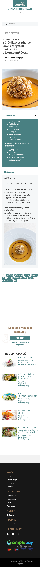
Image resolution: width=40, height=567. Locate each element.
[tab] (20, 116)
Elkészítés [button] (9, 172)
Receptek (10, 483)
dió (15, 281)
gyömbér (15, 278)
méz (8, 278)
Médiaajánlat (11, 499)
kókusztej (19, 275)
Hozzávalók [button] (9, 116)
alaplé (27, 275)
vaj (4, 278)
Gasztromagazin (12, 480)
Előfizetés (10, 515)
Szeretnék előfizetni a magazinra (20, 344)
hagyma (34, 275)
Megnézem (20, 338)
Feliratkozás (11, 524)
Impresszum (11, 496)
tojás (31, 278)
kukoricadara (7, 281)
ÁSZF (9, 502)
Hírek (9, 476)
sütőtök (9, 275)
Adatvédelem (11, 506)
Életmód (10, 487)
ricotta (24, 278)
